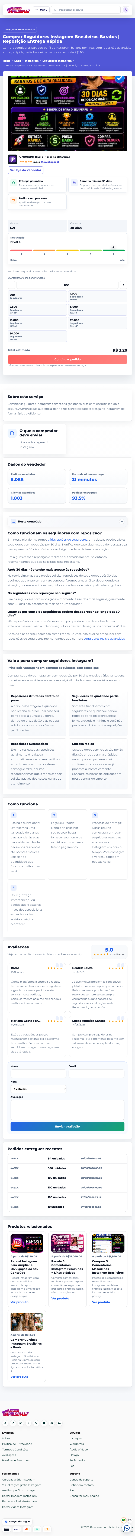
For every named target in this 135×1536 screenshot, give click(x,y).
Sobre (6, 1438)
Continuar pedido (67, 359)
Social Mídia (77, 1460)
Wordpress (77, 1444)
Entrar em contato (82, 1485)
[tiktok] (13, 1423)
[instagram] (21, 1423)
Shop (17, 60)
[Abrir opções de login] (125, 9)
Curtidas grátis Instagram (18, 1479)
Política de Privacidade (17, 1444)
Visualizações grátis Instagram (21, 1485)
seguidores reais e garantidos (104, 638)
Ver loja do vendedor (25, 170)
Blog (73, 1490)
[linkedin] (59, 1423)
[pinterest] (36, 1423)
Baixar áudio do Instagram (19, 1501)
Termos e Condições (15, 1449)
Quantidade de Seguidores (26, 277)
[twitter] (28, 1423)
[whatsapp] (52, 1423)
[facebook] (5, 1423)
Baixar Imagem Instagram (19, 1496)
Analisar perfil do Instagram (20, 1490)
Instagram (32, 60)
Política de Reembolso (16, 1460)
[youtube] (44, 1423)
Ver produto (19, 1302)
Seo (72, 1466)
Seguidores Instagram (57, 60)
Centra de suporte (81, 1479)
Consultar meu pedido (84, 1496)
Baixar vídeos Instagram (18, 1507)
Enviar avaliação (67, 1126)
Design (74, 1455)
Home (7, 60)
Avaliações (9, 1455)
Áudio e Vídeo (79, 1449)
